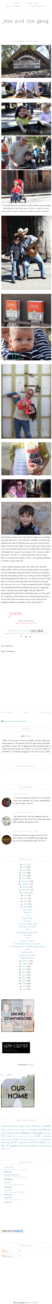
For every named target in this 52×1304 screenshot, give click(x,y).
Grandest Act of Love (27, 955)
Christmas (36, 1125)
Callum (14, 1125)
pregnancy (23, 1142)
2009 (24, 983)
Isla (45, 1129)
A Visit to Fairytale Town (27, 923)
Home (16, 3)
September (26, 889)
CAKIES (7, 1182)
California (19, 633)
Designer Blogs (33, 1302)
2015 (24, 966)
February (25, 960)
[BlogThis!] (34, 631)
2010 (24, 980)
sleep (49, 1142)
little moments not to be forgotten (37, 1139)
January (26, 963)
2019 (25, 870)
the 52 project (9, 1145)
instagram (26, 623)
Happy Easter (27, 918)
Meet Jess (33, 3)
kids (15, 1139)
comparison (46, 1136)
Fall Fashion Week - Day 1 (26, 831)
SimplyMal (8, 1197)
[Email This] (31, 631)
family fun (42, 633)
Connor (46, 1126)
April (26, 904)
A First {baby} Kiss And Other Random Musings (27, 946)
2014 (24, 969)
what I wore (5, 1148)
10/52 (27, 949)
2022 (25, 864)
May (25, 901)
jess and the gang (26, 21)
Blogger (30, 1064)
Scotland (47, 1133)
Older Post (6, 712)
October (26, 887)
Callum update (25, 1126)
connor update (6, 1139)
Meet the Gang (13, 6)
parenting (5, 1142)
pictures (14, 1142)
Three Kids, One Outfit (27, 926)
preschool (33, 1142)
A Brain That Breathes (16, 1177)
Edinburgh (33, 1129)
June (25, 898)
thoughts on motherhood (40, 1145)
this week (23, 1145)
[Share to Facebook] (39, 631)
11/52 (27, 938)
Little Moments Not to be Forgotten (27, 943)
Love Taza (8, 1190)
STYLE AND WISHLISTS (15, 1185)
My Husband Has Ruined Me (27, 932)
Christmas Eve (20, 794)
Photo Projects (38, 6)
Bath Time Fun (27, 952)
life (20, 1139)
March (25, 906)
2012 (24, 975)
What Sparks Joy (13, 1200)
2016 (24, 878)
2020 (25, 867)
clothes (38, 1135)
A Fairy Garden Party (24, 812)
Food (39, 1129)
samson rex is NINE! (15, 1192)
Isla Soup (27, 921)
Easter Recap (27, 909)
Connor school (6, 1129)
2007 (25, 989)
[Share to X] (36, 631)
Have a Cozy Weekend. (16, 1169)
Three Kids (27, 935)
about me (11, 1136)
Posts (6, 1251)
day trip (30, 633)
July (25, 895)
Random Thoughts (32, 1133)
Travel (3, 1135)
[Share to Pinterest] (42, 631)
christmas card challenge (25, 1136)
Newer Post (45, 712)
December (25, 881)
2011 (24, 977)
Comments (8, 1256)
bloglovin (18, 623)
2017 (24, 875)
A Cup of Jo (8, 1167)
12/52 (27, 929)
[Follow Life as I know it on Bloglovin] (12, 1232)
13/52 (27, 915)
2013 (24, 972)
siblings (42, 1142)
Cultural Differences (20, 1130)
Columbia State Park (27, 958)
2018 (24, 872)
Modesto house (14, 1133)
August (25, 892)
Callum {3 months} (27, 941)
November (26, 884)
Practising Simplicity (12, 1174)
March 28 (27, 912)
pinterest (33, 623)
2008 (25, 986)
